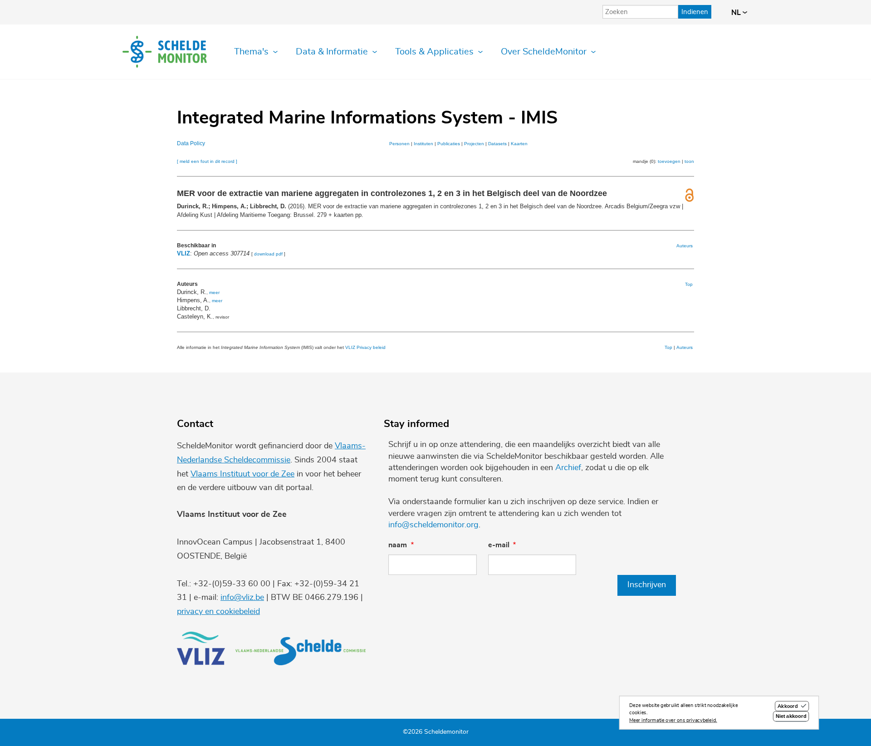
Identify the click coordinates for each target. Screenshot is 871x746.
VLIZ (183, 253)
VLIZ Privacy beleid (365, 347)
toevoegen (669, 161)
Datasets (497, 143)
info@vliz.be (242, 598)
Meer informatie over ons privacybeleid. (673, 720)
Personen (399, 143)
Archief (568, 468)
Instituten (423, 143)
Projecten (474, 143)
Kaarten (519, 143)
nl (737, 12)
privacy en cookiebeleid (218, 612)
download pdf (268, 253)
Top (689, 284)
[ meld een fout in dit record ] (207, 161)
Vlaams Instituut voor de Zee (242, 474)
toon (689, 161)
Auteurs (684, 245)
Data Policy (191, 143)
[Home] (164, 52)
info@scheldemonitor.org (433, 525)
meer (214, 292)
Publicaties (448, 143)
